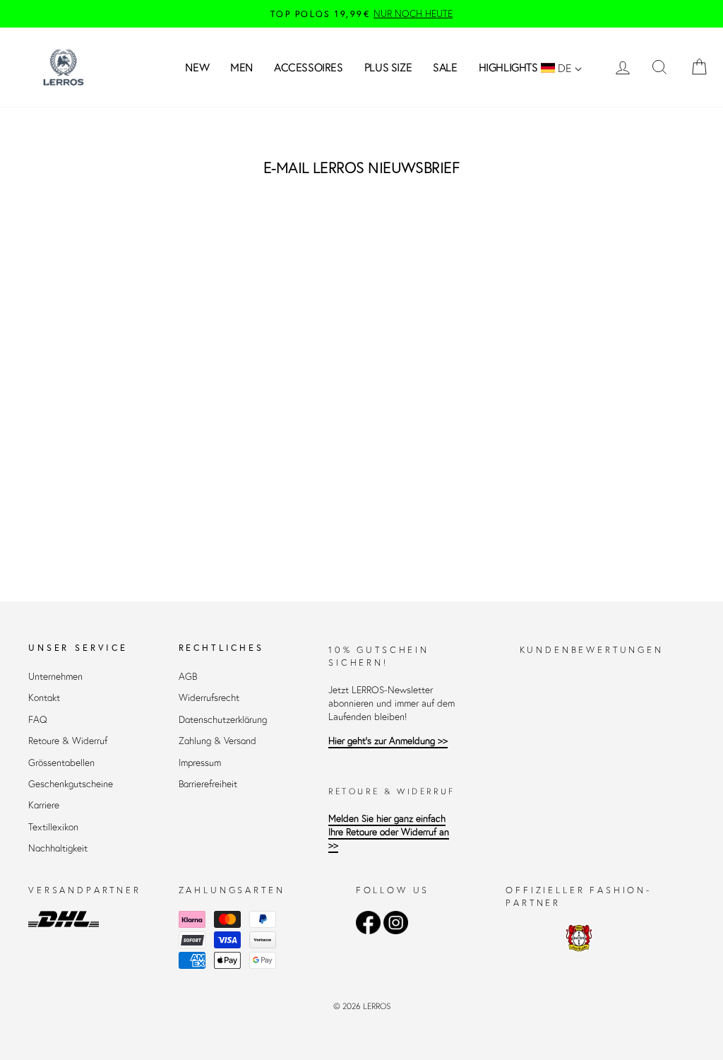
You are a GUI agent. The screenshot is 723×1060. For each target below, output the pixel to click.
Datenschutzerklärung (223, 720)
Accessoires (308, 67)
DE (565, 68)
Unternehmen (55, 677)
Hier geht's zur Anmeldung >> (388, 741)
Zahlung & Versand (217, 741)
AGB (188, 677)
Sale (445, 67)
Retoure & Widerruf (67, 741)
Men (241, 67)
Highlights (508, 67)
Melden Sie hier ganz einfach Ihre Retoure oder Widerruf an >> (388, 832)
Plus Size (388, 67)
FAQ (37, 720)
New (197, 67)
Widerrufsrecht (209, 698)
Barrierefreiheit (208, 784)
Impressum (200, 763)
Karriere (43, 805)
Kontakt (44, 698)
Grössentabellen (61, 763)
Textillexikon (53, 827)
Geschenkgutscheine (70, 784)
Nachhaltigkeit (58, 848)
